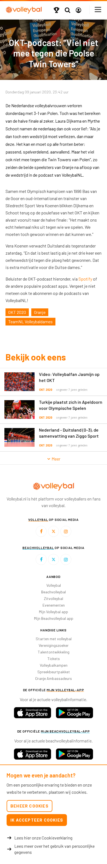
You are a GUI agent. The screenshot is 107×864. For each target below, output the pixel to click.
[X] (53, 531)
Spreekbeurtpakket (53, 671)
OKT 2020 (17, 312)
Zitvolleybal (53, 598)
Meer (55, 458)
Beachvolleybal (53, 592)
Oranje (40, 312)
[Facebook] (41, 531)
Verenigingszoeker (54, 645)
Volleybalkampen (53, 665)
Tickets (53, 658)
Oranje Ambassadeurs (53, 678)
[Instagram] (65, 531)
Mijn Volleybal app (53, 611)
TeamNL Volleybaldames (30, 321)
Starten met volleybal (54, 638)
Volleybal (53, 585)
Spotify (85, 278)
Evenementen (54, 605)
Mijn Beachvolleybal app (53, 618)
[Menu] (98, 9)
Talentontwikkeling (53, 652)
